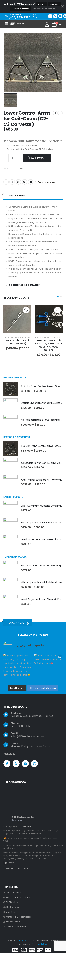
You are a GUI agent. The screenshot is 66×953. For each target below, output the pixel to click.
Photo (11, 862)
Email (30, 182)
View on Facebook (11, 868)
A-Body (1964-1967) (11, 337)
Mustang (54, 4)
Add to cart (39, 158)
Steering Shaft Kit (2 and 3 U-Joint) (17, 342)
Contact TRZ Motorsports (18, 917)
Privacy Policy (13, 921)
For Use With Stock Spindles (22, 145)
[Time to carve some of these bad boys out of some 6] (48, 668)
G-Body (41, 4)
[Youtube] (60, 16)
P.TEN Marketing (39, 944)
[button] (35, 16)
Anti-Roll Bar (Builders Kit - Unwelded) (43, 479)
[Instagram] (34, 763)
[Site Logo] (17, 23)
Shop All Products (15, 892)
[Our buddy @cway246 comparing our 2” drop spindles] (17, 668)
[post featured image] (10, 389)
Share (26, 868)
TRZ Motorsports (23, 817)
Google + (24, 182)
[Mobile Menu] (7, 24)
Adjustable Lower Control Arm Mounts (43, 463)
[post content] (17, 319)
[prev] (55, 113)
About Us (10, 912)
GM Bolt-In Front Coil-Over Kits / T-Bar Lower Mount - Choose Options (48, 345)
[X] (55, 16)
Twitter (12, 182)
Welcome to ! (19, 4)
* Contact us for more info (44, 8)
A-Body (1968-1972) (28, 337)
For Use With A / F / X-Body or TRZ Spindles (30, 149)
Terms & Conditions (16, 926)
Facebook (6, 182)
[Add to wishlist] (26, 310)
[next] (60, 113)
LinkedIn (18, 182)
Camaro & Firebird (21, 8)
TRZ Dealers (12, 902)
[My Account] (47, 24)
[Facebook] (50, 16)
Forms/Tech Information (18, 897)
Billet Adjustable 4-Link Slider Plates (41, 522)
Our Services (12, 907)
